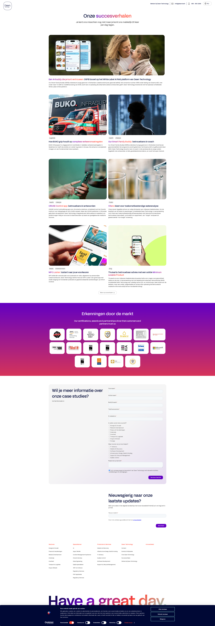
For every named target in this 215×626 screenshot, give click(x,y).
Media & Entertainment (55, 555)
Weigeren (162, 619)
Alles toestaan (163, 609)
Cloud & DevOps (77, 558)
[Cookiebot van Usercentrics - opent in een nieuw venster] (49, 622)
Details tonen (128, 622)
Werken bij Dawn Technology (159, 4)
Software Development (103, 561)
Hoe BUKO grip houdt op (76, 141)
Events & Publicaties (127, 551)
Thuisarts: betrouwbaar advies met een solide (135, 273)
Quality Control (101, 558)
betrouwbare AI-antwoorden (72, 206)
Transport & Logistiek (54, 564)
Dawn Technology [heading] (127, 544)
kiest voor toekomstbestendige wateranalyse (133, 206)
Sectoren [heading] (52, 544)
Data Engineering (77, 561)
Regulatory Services (78, 571)
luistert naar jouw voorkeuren (69, 272)
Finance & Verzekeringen (55, 551)
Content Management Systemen (82, 555)
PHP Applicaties (77, 574)
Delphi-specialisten (78, 564)
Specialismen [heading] (77, 544)
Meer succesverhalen (106, 292)
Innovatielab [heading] (150, 544)
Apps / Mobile (76, 551)
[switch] (87, 622)
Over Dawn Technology (128, 555)
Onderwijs (51, 558)
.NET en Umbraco (78, 568)
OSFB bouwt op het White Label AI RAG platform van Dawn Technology (100, 79)
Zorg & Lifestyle (53, 568)
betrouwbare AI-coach (131, 141)
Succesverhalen (126, 558)
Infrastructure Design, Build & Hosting (107, 551)
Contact (124, 548)
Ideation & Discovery (103, 548)
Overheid (51, 561)
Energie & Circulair (54, 548)
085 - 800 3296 (196, 4)
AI (73, 548)
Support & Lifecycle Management (106, 564)
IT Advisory (100, 555)
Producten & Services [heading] (104, 544)
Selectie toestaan (163, 614)
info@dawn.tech (180, 4)
